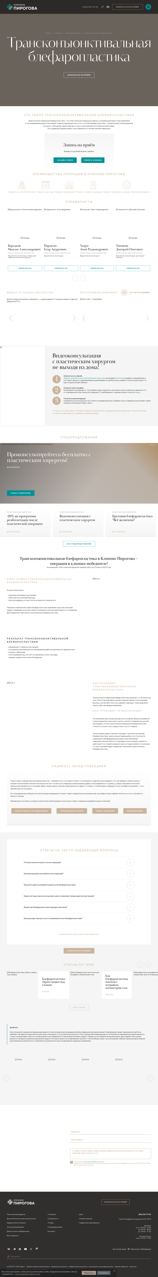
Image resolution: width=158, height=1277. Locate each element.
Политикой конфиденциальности (93, 1162)
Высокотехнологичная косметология (21, 1219)
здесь (138, 392)
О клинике (52, 1214)
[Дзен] (31, 1249)
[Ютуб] (25, 1249)
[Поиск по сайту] (8, 1256)
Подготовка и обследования (31, 811)
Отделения (58, 33)
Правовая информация (121, 1266)
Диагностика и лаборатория (18, 1231)
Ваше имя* (75, 1132)
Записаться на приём (127, 7)
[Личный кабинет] (108, 7)
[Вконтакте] (9, 1249)
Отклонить (103, 1273)
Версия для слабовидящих (141, 1249)
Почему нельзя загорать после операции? (42, 862)
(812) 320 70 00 (145, 1214)
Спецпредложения (55, 1227)
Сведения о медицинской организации (38, 1266)
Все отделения (12, 1235)
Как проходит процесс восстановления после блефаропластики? (53, 918)
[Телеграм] (14, 1249)
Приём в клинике (93, 160)
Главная (48, 33)
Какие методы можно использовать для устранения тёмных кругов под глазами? (59, 896)
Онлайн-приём (65, 160)
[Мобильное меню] (148, 7)
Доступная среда (119, 1249)
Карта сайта (132, 1266)
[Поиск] (102, 7)
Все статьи (79, 1007)
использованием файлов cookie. (27, 1274)
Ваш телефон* (77, 1140)
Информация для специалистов (78, 1266)
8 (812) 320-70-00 (90, 7)
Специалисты (53, 1219)
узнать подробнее (21, 493)
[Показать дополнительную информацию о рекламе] (156, 445)
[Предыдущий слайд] (7, 1078)
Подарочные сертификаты (89, 1223)
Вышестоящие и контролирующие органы (101, 1266)
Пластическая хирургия (73, 33)
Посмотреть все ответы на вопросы (79, 934)
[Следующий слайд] (151, 1078)
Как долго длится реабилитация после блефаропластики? (50, 885)
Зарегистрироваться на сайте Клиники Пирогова (84, 378)
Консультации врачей (15, 1227)
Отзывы (50, 1223)
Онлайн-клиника (85, 1219)
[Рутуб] (36, 1249)
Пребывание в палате (71, 811)
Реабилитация (135, 811)
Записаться (25, 268)
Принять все (89, 1273)
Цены (81, 1214)
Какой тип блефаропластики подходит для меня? (45, 907)
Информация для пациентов (59, 1266)
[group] (29, 1077)
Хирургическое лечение (16, 1223)
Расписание (120, 378)
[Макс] (20, 1249)
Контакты (51, 1231)
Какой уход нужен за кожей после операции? (44, 874)
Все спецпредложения (79, 544)
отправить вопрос (84, 1173)
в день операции (105, 811)
